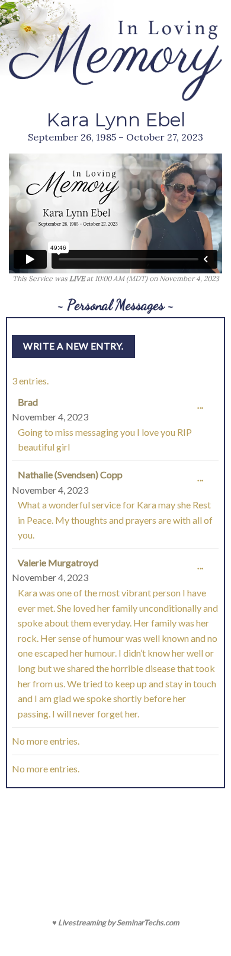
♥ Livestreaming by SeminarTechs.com (115, 922)
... (203, 410)
